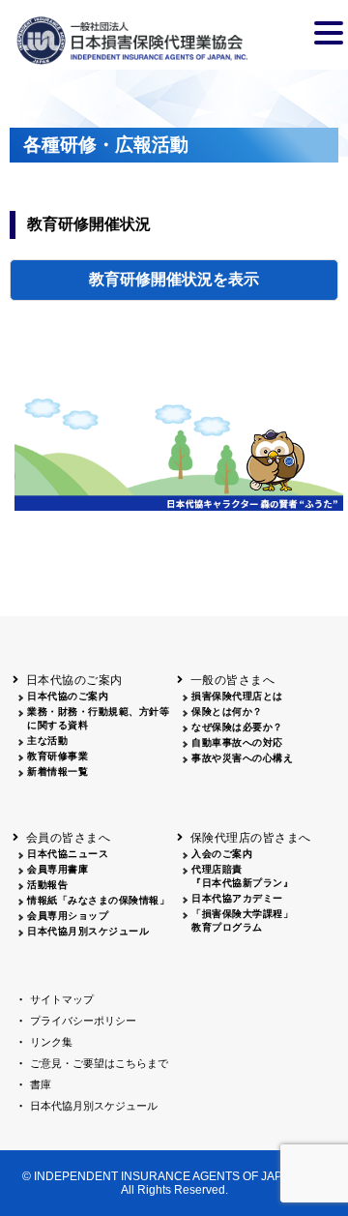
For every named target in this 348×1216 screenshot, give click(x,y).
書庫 (40, 1084)
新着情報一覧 (57, 771)
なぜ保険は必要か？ (237, 727)
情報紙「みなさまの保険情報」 (98, 900)
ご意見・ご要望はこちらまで (99, 1063)
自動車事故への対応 (237, 742)
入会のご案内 (221, 853)
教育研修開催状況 (151, 279)
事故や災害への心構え (242, 758)
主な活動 (47, 740)
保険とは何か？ (227, 711)
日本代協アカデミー (237, 898)
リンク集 (51, 1042)
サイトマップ (62, 999)
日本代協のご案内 (67, 696)
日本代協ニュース (67, 853)
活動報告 (47, 884)
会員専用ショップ (67, 915)
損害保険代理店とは (237, 696)
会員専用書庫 (57, 869)
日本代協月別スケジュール (88, 931)
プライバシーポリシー (83, 1020)
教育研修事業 (57, 756)
